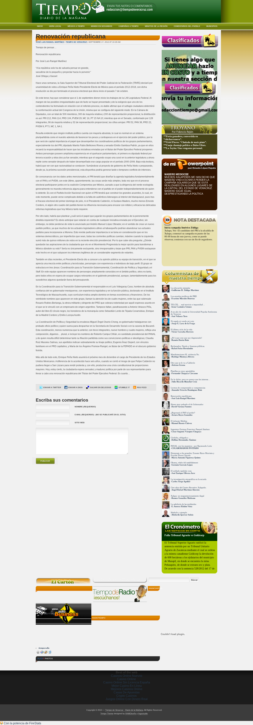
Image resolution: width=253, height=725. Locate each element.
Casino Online (126, 679)
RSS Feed (142, 387)
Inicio (40, 26)
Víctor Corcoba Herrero (183, 332)
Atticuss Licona (178, 365)
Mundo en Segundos (101, 26)
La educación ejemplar (180, 288)
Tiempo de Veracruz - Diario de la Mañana (124, 710)
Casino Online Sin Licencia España (126, 682)
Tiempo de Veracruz (76, 42)
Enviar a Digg (75, 387)
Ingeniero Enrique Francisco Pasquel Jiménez (190, 429)
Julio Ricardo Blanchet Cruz (184, 382)
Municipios (211, 26)
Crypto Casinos (126, 695)
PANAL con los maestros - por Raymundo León (191, 446)
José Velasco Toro (179, 316)
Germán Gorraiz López (182, 465)
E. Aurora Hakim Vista (182, 506)
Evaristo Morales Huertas (183, 298)
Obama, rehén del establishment (184, 462)
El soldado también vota (181, 471)
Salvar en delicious (100, 387)
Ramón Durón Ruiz (180, 340)
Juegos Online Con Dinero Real (127, 699)
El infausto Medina (179, 421)
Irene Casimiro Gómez (182, 307)
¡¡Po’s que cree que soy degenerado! (186, 338)
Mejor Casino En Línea (126, 685)
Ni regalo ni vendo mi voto (182, 321)
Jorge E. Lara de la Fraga (183, 323)
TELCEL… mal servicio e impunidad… (188, 304)
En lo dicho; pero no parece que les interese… (190, 379)
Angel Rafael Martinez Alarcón (185, 490)
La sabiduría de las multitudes (183, 504)
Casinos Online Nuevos (126, 675)
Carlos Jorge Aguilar (181, 481)
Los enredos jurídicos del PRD (184, 296)
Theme (110, 713)
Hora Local (55, 26)
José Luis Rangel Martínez (50, 42)
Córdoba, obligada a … (181, 438)
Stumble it (124, 387)
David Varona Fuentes (182, 406)
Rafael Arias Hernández (182, 348)
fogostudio (143, 713)
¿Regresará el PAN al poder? (183, 413)
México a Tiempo (76, 26)
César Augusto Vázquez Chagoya (186, 431)
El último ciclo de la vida (181, 329)
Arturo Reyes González (182, 415)
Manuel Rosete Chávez (182, 423)
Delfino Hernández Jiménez (184, 440)
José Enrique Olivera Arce (183, 473)
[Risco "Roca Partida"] (42, 664)
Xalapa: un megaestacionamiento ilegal (187, 496)
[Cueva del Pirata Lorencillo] (70, 664)
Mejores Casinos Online (126, 689)
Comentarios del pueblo (187, 26)
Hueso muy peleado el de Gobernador (187, 404)
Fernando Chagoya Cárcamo (185, 373)
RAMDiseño (130, 713)
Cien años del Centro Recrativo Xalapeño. (189, 487)
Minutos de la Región (156, 26)
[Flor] (84, 664)
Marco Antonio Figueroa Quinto (186, 457)
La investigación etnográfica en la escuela (188, 479)
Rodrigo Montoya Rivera (183, 357)
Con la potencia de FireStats (22, 723)
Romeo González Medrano (183, 498)
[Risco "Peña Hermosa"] (56, 664)
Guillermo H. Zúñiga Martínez (185, 290)
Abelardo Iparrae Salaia (182, 515)
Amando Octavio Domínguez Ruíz (187, 390)
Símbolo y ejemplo (179, 512)
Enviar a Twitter (52, 387)
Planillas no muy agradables (183, 371)
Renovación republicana (181, 396)
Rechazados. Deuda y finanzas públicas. (188, 346)
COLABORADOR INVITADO (185, 448)
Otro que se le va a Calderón (183, 363)
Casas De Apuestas (127, 692)
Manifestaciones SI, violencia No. (185, 354)
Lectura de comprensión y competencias (188, 388)
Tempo (103, 713)
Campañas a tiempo (129, 26)
